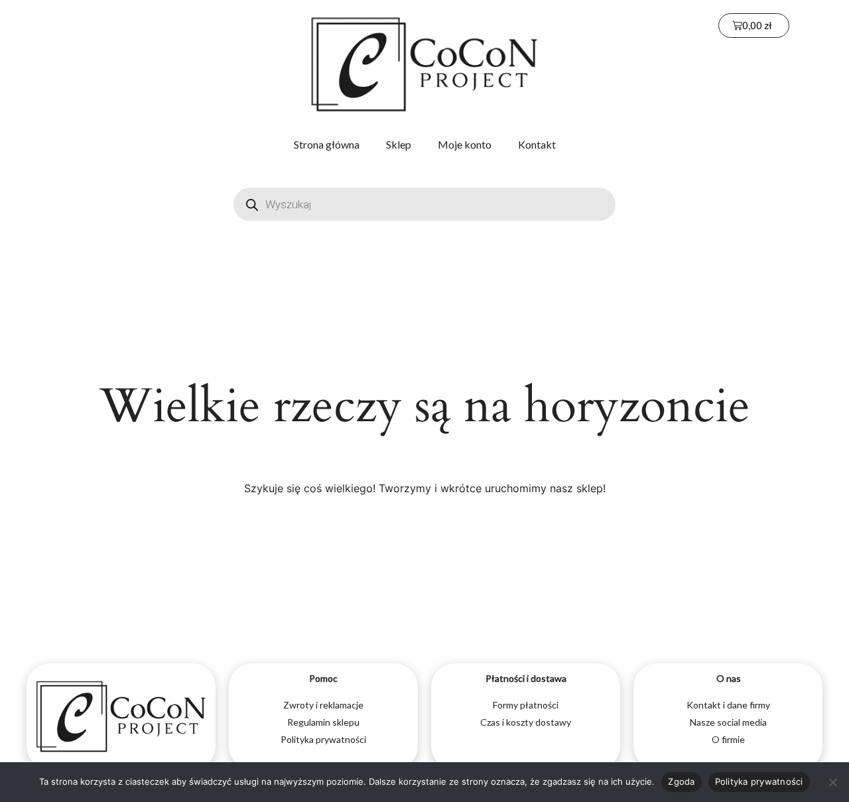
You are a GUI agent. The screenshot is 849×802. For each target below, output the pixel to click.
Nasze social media (728, 722)
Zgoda (681, 781)
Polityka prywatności (323, 739)
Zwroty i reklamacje (323, 704)
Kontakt (537, 144)
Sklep (398, 144)
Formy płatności (525, 704)
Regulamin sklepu (323, 722)
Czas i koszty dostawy (525, 722)
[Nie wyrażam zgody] (832, 782)
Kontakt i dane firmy (728, 704)
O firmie (728, 739)
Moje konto (464, 144)
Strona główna (326, 144)
